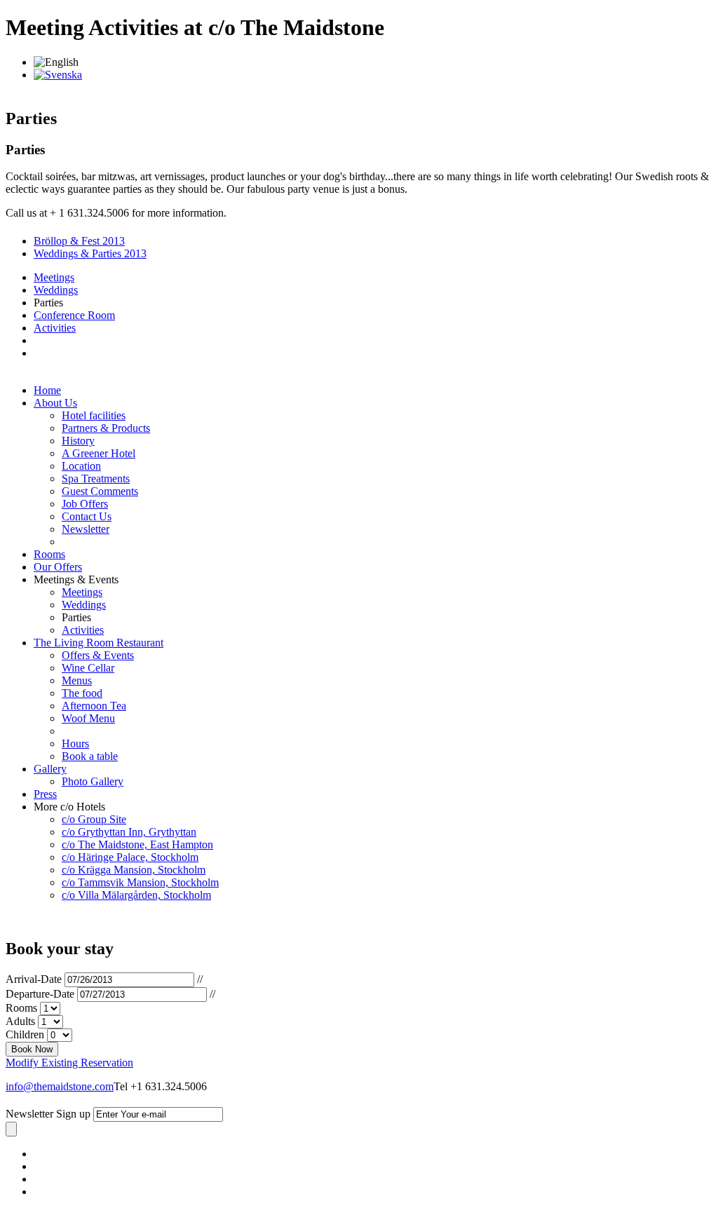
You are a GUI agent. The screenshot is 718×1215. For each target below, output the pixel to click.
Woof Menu (88, 718)
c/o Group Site (94, 819)
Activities (55, 328)
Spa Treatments (96, 478)
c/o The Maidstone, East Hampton (137, 844)
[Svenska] (58, 75)
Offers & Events (98, 655)
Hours (75, 743)
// (200, 979)
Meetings (54, 277)
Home (47, 390)
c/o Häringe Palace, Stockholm (130, 857)
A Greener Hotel (98, 453)
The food (82, 693)
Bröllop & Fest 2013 (79, 241)
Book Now (32, 1049)
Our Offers (58, 567)
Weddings (56, 290)
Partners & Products (106, 428)
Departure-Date (40, 994)
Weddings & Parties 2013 (90, 253)
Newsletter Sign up (48, 1114)
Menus (77, 680)
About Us (55, 403)
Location (81, 466)
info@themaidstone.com (60, 1086)
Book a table (90, 756)
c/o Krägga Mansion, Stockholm (133, 870)
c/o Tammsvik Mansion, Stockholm (140, 882)
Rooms (49, 554)
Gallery (50, 769)
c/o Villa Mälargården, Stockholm (136, 895)
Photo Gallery (92, 781)
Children (25, 1034)
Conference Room (74, 315)
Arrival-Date (34, 979)
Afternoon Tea (94, 706)
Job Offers (85, 504)
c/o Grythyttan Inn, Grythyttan (129, 832)
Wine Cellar (88, 668)
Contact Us (86, 516)
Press (45, 794)
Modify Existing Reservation (69, 1062)
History (78, 441)
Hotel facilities (94, 415)
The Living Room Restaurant (98, 643)
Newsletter (85, 529)
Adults (20, 1021)
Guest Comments (100, 491)
